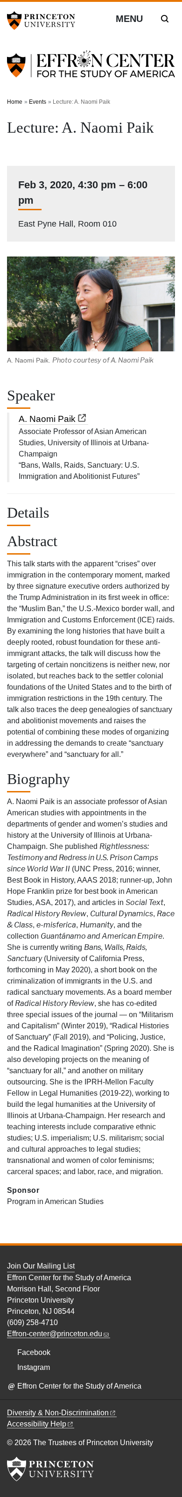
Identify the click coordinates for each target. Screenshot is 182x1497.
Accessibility (36, 1424)
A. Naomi (47, 419)
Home (14, 102)
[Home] (91, 69)
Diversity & (58, 1413)
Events (37, 102)
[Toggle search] (164, 18)
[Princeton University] (44, 20)
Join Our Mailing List (41, 1266)
